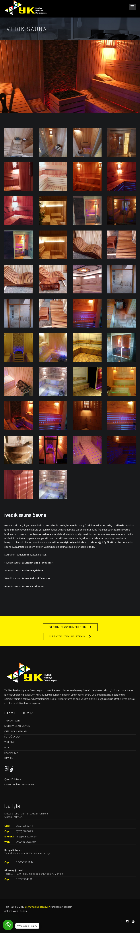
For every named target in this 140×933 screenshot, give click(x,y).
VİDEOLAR (9, 742)
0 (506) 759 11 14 (24, 862)
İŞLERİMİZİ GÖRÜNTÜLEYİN (67, 627)
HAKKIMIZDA (11, 752)
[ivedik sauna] (18, 142)
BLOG (7, 747)
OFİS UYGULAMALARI (15, 731)
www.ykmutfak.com (26, 841)
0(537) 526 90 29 (24, 831)
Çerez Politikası (12, 779)
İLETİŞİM (8, 758)
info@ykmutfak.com (26, 836)
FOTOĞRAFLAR (12, 736)
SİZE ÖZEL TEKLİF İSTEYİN (67, 636)
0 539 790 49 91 (24, 879)
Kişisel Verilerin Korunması (19, 784)
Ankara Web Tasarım (16, 911)
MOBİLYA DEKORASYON (17, 725)
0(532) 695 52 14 (24, 825)
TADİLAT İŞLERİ (12, 720)
